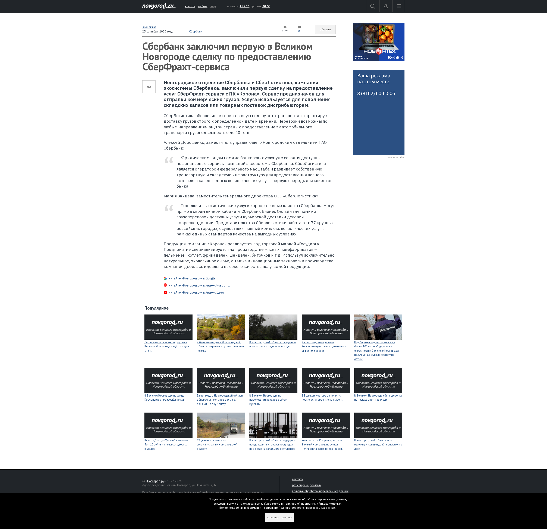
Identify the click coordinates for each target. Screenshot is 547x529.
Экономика (149, 27)
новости (190, 6)
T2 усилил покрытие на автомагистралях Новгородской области (217, 445)
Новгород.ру (155, 481)
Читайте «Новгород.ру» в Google (192, 278)
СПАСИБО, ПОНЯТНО (279, 517)
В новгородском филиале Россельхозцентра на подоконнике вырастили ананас (324, 347)
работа (202, 6)
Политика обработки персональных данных (307, 508)
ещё (213, 6)
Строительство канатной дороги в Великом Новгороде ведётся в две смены (166, 347)
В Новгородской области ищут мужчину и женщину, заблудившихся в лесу (378, 445)
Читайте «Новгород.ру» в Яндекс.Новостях (199, 285)
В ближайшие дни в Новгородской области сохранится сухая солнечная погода (220, 347)
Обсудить (325, 29)
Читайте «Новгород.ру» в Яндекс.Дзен (196, 292)
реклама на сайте (395, 157)
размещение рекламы (306, 485)
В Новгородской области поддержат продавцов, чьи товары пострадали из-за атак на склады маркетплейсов (272, 445)
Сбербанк (195, 31)
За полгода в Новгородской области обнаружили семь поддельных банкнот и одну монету (220, 400)
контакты (297, 479)
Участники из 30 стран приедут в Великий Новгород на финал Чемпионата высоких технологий (322, 445)
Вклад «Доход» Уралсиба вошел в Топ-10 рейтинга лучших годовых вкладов (166, 445)
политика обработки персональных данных (320, 491)
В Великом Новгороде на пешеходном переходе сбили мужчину (268, 400)
